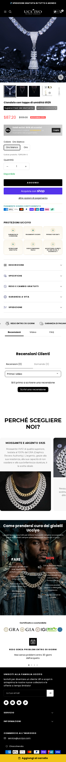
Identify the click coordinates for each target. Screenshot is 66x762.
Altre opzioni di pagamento (33, 198)
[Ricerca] (10, 11)
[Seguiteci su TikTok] (25, 702)
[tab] (19, 364)
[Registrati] (50, 693)
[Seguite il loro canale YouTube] (19, 702)
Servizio (9, 712)
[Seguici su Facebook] (6, 702)
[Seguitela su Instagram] (12, 702)
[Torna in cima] (57, 742)
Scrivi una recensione (33, 389)
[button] (56, 12)
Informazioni (12, 721)
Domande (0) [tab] (41, 364)
